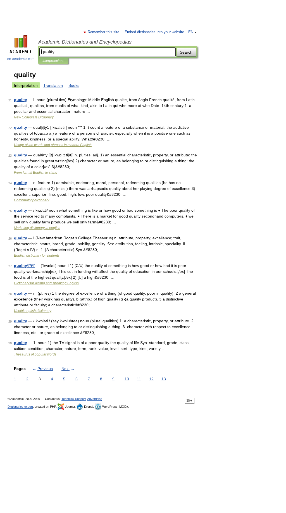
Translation (53, 85)
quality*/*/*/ (24, 265)
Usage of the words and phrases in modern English (53, 145)
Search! (187, 52)
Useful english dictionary (32, 311)
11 (139, 379)
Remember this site (103, 32)
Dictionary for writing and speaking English (46, 283)
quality (20, 99)
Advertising (94, 398)
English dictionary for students (36, 255)
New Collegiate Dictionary (34, 117)
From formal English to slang (35, 173)
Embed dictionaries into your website (154, 32)
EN (190, 32)
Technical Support (73, 398)
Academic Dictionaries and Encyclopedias (85, 42)
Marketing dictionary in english (37, 228)
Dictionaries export (20, 406)
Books (73, 85)
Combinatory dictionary (31, 200)
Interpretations (53, 61)
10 (127, 379)
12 (151, 379)
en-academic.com (20, 59)
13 (163, 379)
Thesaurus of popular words (35, 354)
